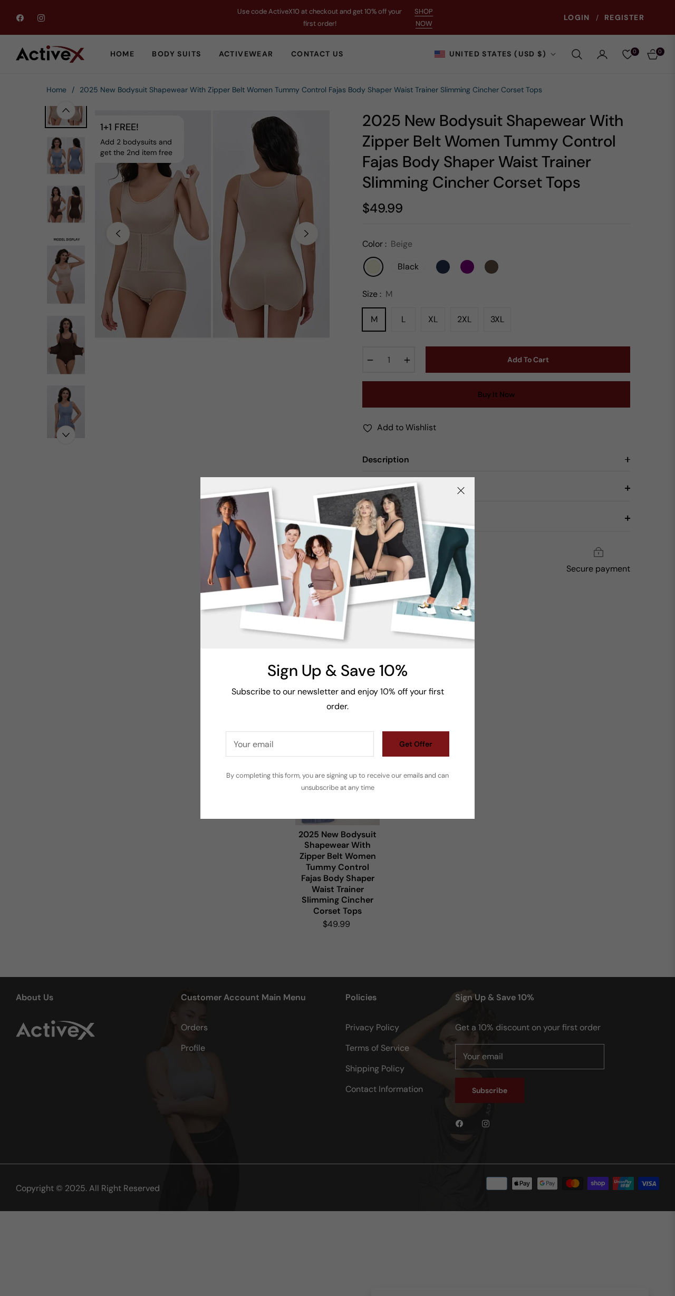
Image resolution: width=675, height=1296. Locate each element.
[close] (460, 490)
